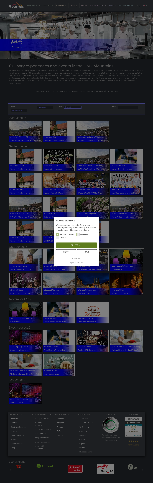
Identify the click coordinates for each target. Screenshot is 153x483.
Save (87, 252)
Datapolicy (79, 263)
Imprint (72, 263)
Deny (66, 252)
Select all (76, 245)
